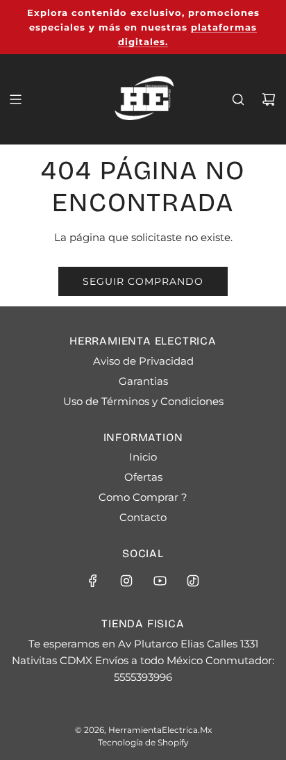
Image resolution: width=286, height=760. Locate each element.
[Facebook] (93, 580)
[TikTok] (193, 580)
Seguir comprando (143, 281)
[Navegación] (15, 99)
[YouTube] (159, 580)
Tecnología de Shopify (143, 742)
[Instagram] (126, 580)
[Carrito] (268, 99)
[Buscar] (238, 99)
